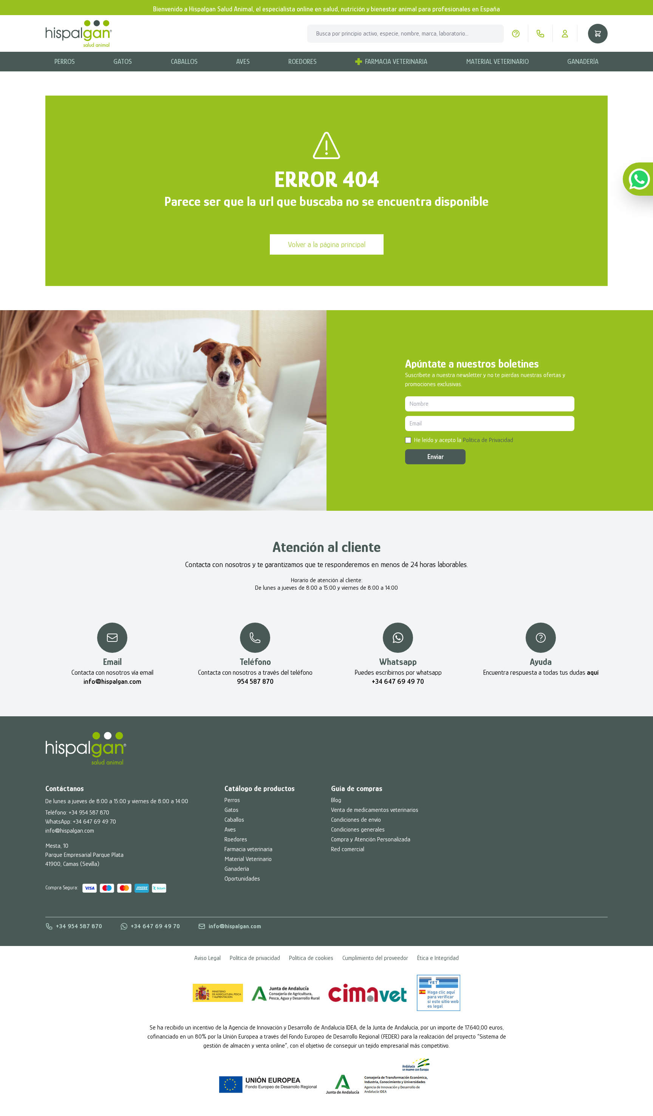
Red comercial (347, 849)
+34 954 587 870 (89, 812)
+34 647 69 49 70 (94, 821)
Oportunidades (242, 878)
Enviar (435, 457)
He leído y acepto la (463, 440)
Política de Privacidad (488, 440)
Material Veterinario (497, 61)
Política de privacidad (255, 958)
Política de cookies (311, 958)
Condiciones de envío (356, 819)
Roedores (302, 61)
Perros (64, 61)
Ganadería (583, 61)
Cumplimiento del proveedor (375, 958)
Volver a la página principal (326, 244)
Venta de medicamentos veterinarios (374, 810)
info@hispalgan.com (69, 830)
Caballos (184, 61)
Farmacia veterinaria (248, 849)
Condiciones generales (358, 829)
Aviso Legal (207, 958)
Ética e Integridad (438, 958)
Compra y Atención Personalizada (370, 839)
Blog (336, 800)
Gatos (122, 61)
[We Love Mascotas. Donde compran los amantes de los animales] (86, 748)
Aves (243, 61)
